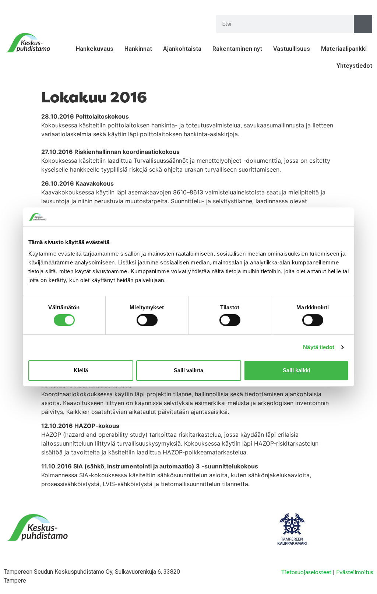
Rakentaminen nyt (237, 48)
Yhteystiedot (354, 65)
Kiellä (81, 370)
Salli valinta (188, 370)
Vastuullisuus (291, 48)
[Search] (363, 24)
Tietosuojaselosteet (306, 571)
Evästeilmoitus (354, 571)
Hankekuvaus (94, 48)
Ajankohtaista (182, 48)
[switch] (147, 320)
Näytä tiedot (318, 347)
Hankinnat (138, 48)
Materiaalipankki (344, 48)
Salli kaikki (296, 370)
